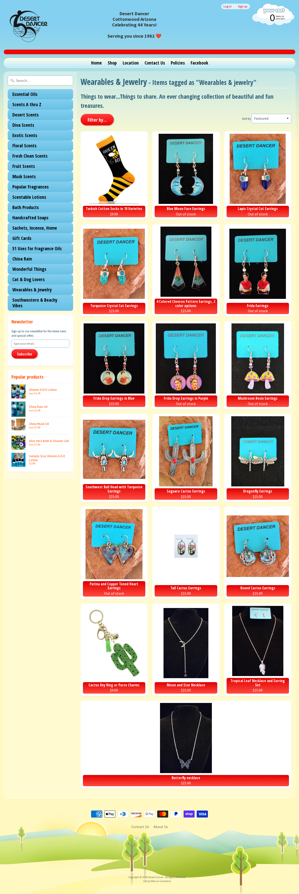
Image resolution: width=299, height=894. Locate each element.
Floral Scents (24, 145)
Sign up (242, 6)
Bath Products (25, 207)
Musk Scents (24, 176)
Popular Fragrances (30, 187)
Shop (112, 63)
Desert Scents (25, 115)
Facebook (199, 63)
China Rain (22, 259)
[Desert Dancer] (27, 25)
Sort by (246, 118)
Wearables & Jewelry (32, 289)
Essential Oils (24, 94)
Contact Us (155, 63)
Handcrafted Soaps (30, 217)
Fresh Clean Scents (29, 156)
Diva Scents (23, 125)
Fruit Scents (23, 166)
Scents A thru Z (26, 104)
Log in (227, 6)
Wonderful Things (29, 269)
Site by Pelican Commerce (157, 881)
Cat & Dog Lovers (28, 279)
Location (131, 63)
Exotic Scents (24, 135)
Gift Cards (21, 238)
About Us (160, 826)
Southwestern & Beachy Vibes (34, 303)
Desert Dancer (156, 877)
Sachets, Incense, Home (34, 228)
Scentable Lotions (29, 197)
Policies (178, 63)
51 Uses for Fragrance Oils (37, 248)
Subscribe (24, 354)
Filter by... (97, 120)
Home (96, 63)
